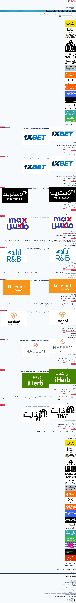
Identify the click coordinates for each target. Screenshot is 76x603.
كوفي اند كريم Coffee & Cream (70, 580)
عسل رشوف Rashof (72, 325)
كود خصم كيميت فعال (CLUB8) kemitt (39, 280)
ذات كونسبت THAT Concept (70, 420)
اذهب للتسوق (73, 150)
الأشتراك (74, 573)
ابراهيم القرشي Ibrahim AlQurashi (69, 584)
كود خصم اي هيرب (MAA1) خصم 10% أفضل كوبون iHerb (35, 371)
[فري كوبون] (70, 1)
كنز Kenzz (74, 585)
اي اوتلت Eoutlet (73, 581)
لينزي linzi (74, 583)
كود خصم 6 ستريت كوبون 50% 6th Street (38, 188)
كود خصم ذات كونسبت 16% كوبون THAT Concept (36, 406)
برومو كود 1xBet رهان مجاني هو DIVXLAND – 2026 (36, 128)
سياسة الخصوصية (70, 599)
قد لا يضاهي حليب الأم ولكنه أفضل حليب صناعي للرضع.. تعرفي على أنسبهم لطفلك (60, 593)
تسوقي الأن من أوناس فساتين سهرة (69, 589)
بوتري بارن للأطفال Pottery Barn (69, 578)
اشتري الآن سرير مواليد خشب (70, 594)
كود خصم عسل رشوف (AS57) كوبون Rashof (38, 312)
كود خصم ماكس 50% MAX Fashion (40, 217)
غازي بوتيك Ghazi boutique (70, 582)
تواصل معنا (71, 601)
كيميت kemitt (73, 294)
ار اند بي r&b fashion (72, 262)
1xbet (75, 142)
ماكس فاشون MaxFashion (71, 231)
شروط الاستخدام (70, 600)
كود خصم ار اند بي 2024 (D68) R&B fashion (38, 248)
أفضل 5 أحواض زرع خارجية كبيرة (69, 592)
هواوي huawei (73, 586)
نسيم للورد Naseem (72, 354)
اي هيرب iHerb (73, 385)
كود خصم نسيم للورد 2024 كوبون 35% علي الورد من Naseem (34, 340)
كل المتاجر (72, 6)
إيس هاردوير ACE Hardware (70, 587)
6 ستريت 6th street (72, 202)
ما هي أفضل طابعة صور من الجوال (69, 590)
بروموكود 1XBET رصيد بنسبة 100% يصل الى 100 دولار (35, 158)
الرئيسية (72, 4)
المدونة (72, 8)
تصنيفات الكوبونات (70, 7)
